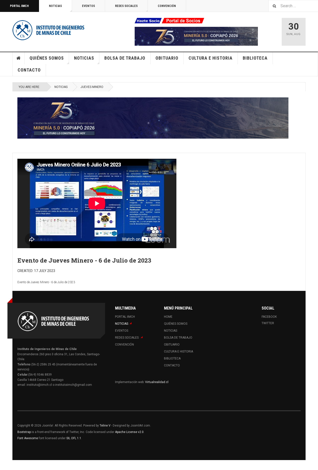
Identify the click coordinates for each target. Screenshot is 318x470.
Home (19, 58)
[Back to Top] (5, 465)
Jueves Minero (91, 87)
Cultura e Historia (211, 58)
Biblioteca (255, 58)
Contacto (29, 70)
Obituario (167, 58)
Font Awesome (27, 438)
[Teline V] (48, 30)
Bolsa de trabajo (124, 58)
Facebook (269, 316)
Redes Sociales (126, 6)
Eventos (88, 6)
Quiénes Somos (47, 58)
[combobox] (293, 6)
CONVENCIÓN (167, 6)
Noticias (55, 6)
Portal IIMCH (19, 6)
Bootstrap (24, 432)
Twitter (268, 323)
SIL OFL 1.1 (73, 438)
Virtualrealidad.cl (156, 382)
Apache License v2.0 (129, 432)
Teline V (105, 425)
